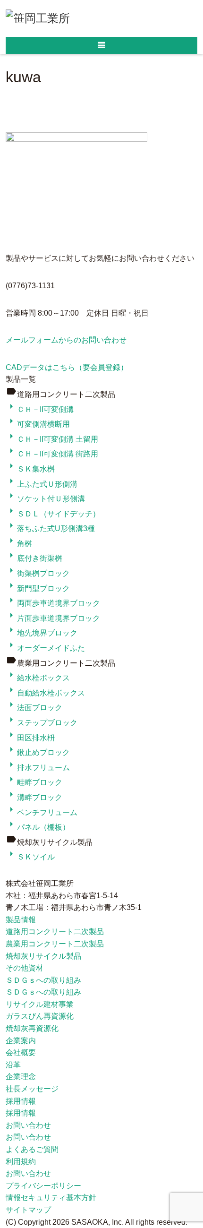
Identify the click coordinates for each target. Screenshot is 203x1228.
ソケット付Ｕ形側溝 (45, 499)
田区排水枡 (30, 738)
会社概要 (21, 1052)
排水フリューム (38, 768)
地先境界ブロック (41, 633)
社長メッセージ (32, 1089)
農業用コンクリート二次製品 (55, 944)
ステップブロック (41, 723)
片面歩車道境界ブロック (53, 618)
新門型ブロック (38, 588)
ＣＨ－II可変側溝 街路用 (52, 454)
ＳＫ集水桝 (30, 469)
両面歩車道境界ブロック (53, 603)
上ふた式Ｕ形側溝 (41, 484)
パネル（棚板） (38, 827)
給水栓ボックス (38, 678)
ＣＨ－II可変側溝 (40, 409)
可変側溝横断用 (38, 424)
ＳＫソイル (30, 857)
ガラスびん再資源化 (40, 1016)
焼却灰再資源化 (32, 1028)
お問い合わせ (28, 1125)
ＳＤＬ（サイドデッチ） (53, 514)
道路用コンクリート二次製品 (55, 931)
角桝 (19, 544)
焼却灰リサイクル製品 (43, 956)
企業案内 (21, 1041)
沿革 (13, 1065)
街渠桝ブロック (38, 573)
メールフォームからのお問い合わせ (66, 340)
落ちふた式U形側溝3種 (50, 528)
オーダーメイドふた (45, 648)
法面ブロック (34, 708)
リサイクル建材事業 (40, 1004)
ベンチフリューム (41, 812)
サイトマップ (28, 1210)
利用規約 (21, 1162)
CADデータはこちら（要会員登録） (67, 367)
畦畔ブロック (34, 782)
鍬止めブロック (38, 752)
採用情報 (21, 1101)
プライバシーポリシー (43, 1186)
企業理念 (21, 1077)
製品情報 (21, 920)
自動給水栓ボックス (45, 693)
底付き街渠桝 (34, 558)
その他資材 (24, 968)
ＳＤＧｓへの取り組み (43, 980)
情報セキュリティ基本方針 (51, 1198)
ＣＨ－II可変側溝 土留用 (52, 439)
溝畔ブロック (34, 797)
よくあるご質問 (32, 1149)
